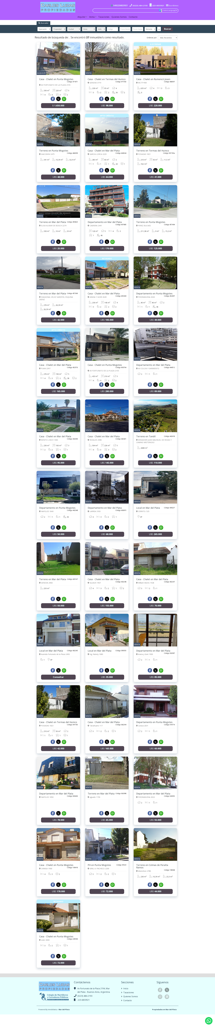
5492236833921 (120, 5)
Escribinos (173, 5)
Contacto (133, 16)
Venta (92, 16)
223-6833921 (158, 5)
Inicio (125, 988)
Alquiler (81, 16)
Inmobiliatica (52, 1009)
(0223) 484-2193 (140, 5)
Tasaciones (103, 16)
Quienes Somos (119, 16)
